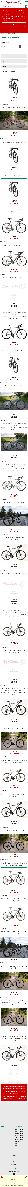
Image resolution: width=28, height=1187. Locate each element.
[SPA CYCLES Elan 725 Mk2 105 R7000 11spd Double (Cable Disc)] (14, 300)
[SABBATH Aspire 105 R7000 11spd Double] (14, 235)
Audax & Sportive (11, 33)
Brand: (3, 61)
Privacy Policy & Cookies (14, 1120)
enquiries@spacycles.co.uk (14, 1171)
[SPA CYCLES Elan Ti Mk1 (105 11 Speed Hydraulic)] (14, 717)
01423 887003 (14, 1164)
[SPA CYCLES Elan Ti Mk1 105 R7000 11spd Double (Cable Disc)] (14, 562)
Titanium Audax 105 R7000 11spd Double (14, 351)
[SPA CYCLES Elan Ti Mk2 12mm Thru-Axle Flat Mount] (14, 750)
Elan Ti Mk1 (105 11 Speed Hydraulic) (14, 728)
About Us (14, 1116)
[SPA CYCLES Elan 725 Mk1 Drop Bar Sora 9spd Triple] (14, 164)
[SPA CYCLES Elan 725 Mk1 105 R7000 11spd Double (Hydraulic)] (14, 374)
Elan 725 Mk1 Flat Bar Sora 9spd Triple (14, 107)
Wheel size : (4, 66)
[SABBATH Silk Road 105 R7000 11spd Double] (14, 268)
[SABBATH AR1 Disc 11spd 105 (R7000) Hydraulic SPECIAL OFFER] (14, 638)
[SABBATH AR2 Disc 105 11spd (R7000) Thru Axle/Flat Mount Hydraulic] (14, 887)
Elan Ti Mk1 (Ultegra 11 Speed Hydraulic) (14, 830)
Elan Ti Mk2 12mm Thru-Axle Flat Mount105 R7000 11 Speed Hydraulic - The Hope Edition (14, 1003)
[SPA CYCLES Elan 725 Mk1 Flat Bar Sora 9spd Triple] (14, 95)
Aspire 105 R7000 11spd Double (14, 245)
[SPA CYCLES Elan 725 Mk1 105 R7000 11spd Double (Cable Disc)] (14, 198)
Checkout (14, 1108)
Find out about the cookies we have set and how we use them (13, 1185)
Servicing (14, 1112)
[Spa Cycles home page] (14, 4)
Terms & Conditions (14, 1118)
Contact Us (14, 1114)
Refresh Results (4, 50)
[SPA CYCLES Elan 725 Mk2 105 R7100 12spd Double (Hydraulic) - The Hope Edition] (14, 675)
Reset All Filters (12, 71)
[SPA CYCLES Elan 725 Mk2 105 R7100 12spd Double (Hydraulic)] (14, 451)
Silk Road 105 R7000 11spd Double (14, 278)
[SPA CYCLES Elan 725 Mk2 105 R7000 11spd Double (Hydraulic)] (14, 411)
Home (14, 1122)
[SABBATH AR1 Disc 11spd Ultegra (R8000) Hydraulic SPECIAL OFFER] (14, 784)
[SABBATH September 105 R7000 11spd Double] (14, 493)
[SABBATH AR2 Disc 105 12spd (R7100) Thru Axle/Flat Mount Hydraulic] (14, 923)
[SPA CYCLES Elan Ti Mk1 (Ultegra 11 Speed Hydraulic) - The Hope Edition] (14, 1063)
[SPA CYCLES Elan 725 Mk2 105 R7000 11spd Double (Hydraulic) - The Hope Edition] (14, 597)
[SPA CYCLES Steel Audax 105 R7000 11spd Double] (14, 130)
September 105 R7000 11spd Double (14, 502)
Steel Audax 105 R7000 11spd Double (14, 142)
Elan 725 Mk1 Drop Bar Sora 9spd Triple (14, 176)
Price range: (4, 56)
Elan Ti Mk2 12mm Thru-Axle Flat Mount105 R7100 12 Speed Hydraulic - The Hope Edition (14, 1038)
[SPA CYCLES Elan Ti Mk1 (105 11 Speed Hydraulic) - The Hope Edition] (14, 957)
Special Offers (14, 1110)
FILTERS (2, 46)
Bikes (6, 33)
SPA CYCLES (4, 104)
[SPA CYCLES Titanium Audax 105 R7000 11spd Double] (14, 341)
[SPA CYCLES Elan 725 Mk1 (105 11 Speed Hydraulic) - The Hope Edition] (14, 526)
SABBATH (3, 242)
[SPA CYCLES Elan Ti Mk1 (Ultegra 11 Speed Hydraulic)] (14, 819)
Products (2, 33)
